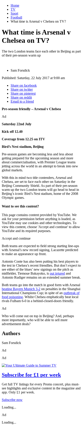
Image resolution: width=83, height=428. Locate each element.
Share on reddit (21, 97)
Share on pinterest (23, 93)
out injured (57, 273)
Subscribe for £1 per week (31, 375)
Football (16, 17)
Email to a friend (22, 101)
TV (13, 9)
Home (15, 5)
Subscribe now (12, 400)
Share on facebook (24, 85)
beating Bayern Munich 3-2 (21, 289)
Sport (14, 13)
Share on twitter (22, 89)
